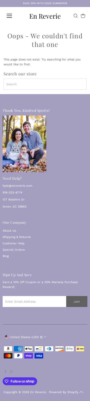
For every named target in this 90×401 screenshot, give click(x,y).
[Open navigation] (13, 15)
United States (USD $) (26, 337)
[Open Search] (76, 16)
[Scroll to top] (81, 392)
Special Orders (14, 249)
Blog (6, 256)
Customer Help (14, 243)
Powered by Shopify (63, 392)
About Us (9, 230)
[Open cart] (83, 16)
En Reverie (45, 16)
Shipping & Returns (17, 237)
